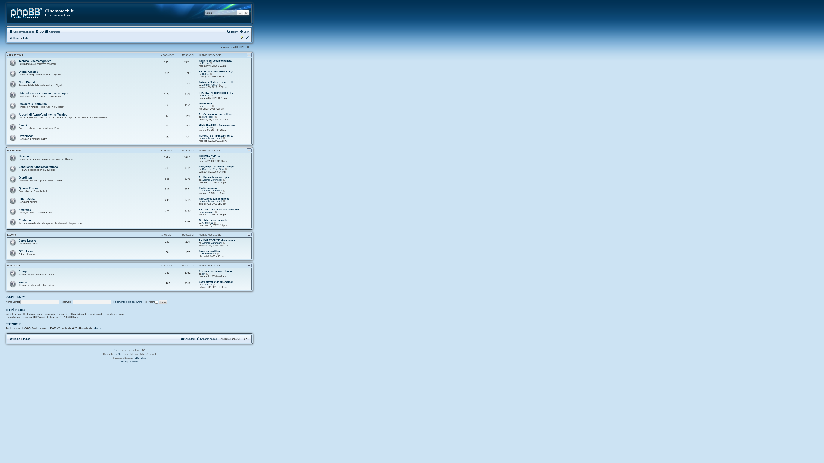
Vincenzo (207, 284)
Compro (24, 271)
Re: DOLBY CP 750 (209, 156)
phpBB (117, 354)
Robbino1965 (209, 253)
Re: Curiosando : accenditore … (217, 114)
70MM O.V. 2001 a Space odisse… (217, 125)
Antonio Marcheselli (212, 138)
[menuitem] (39, 31)
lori (203, 273)
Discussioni (14, 150)
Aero (116, 350)
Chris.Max (207, 222)
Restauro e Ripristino (33, 103)
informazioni (206, 103)
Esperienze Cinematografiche (38, 166)
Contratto (25, 220)
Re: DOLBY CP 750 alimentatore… (218, 240)
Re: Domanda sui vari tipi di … (216, 177)
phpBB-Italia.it (139, 358)
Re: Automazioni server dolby (216, 71)
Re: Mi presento (208, 188)
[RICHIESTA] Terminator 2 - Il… (216, 93)
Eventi (23, 125)
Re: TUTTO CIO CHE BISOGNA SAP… (220, 209)
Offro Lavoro (27, 251)
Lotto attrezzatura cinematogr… (217, 282)
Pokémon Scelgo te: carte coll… (217, 82)
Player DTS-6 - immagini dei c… (216, 135)
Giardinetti (26, 177)
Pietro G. (206, 158)
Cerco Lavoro (27, 240)
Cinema (24, 156)
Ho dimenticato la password (127, 302)
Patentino (25, 209)
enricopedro (208, 117)
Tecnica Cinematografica (35, 61)
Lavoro (11, 235)
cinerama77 (208, 212)
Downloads (26, 136)
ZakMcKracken (210, 84)
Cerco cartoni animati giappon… (217, 271)
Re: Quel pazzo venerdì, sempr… (217, 166)
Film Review (27, 199)
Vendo (23, 282)
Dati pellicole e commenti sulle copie (43, 93)
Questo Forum (28, 188)
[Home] (26, 13)
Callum (205, 74)
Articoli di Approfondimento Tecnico (43, 114)
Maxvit (205, 63)
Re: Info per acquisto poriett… (216, 60)
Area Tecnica (15, 55)
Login (10, 297)
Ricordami (149, 302)
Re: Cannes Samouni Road (214, 198)
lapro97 (206, 95)
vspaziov (207, 106)
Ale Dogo (207, 127)
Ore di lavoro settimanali (213, 220)
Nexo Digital (27, 82)
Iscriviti (22, 297)
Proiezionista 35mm (210, 251)
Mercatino (13, 266)
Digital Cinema (28, 71)
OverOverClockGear (213, 169)
